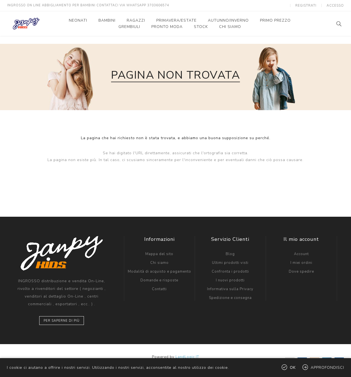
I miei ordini (301, 262)
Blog (230, 254)
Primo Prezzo (275, 20)
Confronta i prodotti (230, 271)
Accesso (335, 5)
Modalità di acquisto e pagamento (159, 271)
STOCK (201, 26)
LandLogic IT (187, 357)
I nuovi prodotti (230, 280)
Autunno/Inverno (228, 20)
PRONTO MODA (167, 26)
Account (301, 254)
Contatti (159, 289)
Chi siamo (230, 26)
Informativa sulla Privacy (230, 289)
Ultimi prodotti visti (230, 262)
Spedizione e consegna (230, 297)
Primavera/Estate (176, 20)
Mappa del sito (159, 254)
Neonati (78, 20)
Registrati (305, 5)
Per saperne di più (62, 321)
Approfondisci (327, 367)
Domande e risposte (159, 280)
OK (293, 367)
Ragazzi (136, 20)
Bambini (106, 20)
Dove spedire (301, 271)
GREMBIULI (129, 26)
